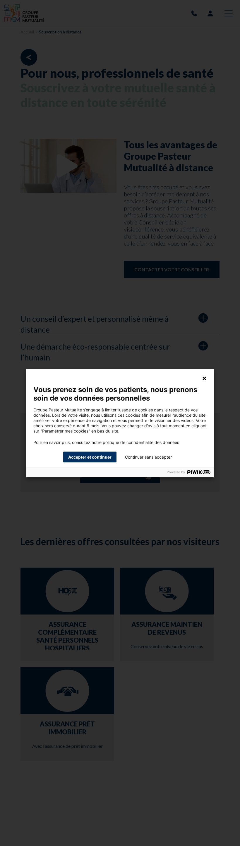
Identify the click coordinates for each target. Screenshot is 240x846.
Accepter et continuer (90, 457)
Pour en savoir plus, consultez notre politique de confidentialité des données (106, 442)
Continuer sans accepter (148, 457)
